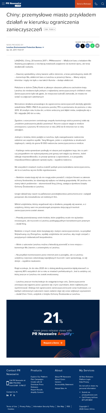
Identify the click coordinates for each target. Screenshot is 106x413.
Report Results (37, 389)
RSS (68, 406)
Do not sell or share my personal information (88, 387)
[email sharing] (97, 46)
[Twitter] (14, 395)
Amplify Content (37, 392)
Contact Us (11, 392)
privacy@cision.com (89, 395)
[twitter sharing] (82, 46)
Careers (58, 382)
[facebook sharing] (77, 46)
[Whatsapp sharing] (92, 46)
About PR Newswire (63, 376)
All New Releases (86, 376)
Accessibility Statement (64, 384)
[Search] (102, 4)
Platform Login (85, 379)
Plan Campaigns (37, 379)
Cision (86, 409)
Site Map (60, 406)
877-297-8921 (87, 400)
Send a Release (84, 3)
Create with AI (36, 382)
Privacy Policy (25, 406)
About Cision (60, 379)
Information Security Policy (43, 406)
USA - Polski (49, 29)
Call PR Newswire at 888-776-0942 (17, 381)
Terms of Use (11, 406)
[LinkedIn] (7, 395)
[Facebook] (11, 395)
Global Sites (60, 388)
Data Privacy (84, 382)
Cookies (11, 409)
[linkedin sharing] (87, 46)
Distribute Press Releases (37, 385)
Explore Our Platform (39, 376)
